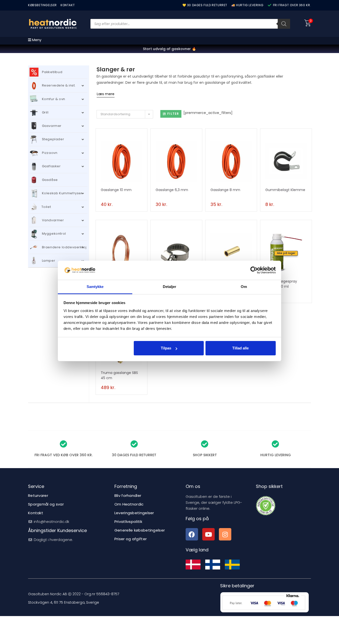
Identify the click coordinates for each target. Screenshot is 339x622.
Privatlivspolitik (128, 521)
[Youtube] (208, 534)
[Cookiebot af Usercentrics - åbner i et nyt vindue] (254, 270)
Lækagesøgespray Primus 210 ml (281, 284)
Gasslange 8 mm (225, 189)
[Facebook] (192, 534)
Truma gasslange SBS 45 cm (119, 375)
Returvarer (38, 495)
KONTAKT (68, 5)
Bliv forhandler (127, 495)
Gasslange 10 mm (116, 189)
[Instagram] (225, 534)
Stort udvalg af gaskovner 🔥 (169, 48)
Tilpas (166, 348)
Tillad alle (240, 348)
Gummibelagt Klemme (285, 189)
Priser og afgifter (130, 538)
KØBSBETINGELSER (42, 5)
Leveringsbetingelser (134, 512)
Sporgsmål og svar (46, 504)
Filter (173, 114)
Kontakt (35, 512)
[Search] (284, 24)
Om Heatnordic (129, 504)
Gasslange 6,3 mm (172, 189)
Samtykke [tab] (95, 286)
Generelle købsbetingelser (139, 530)
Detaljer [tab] (169, 286)
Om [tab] (244, 286)
